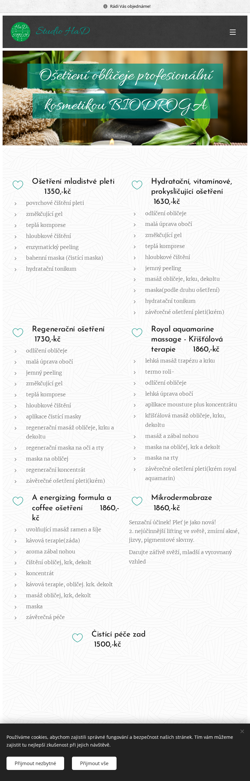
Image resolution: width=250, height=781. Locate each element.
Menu (232, 31)
